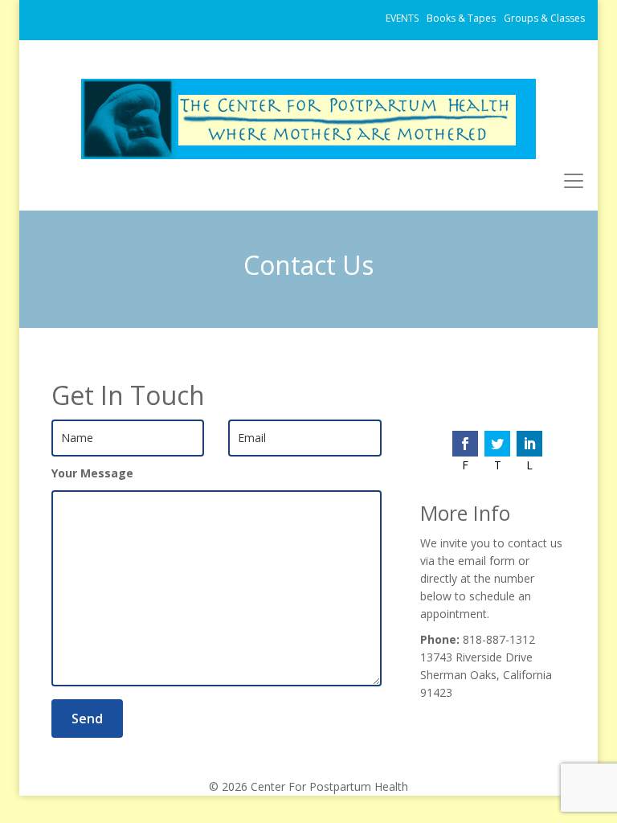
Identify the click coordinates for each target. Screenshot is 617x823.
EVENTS (402, 18)
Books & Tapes (461, 18)
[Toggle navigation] (574, 181)
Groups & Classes (544, 18)
